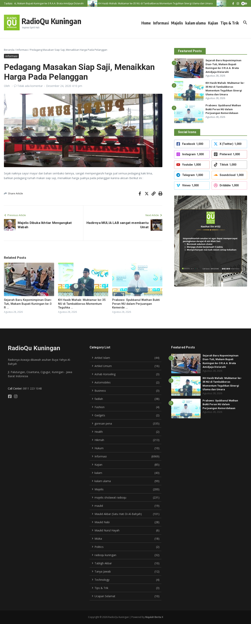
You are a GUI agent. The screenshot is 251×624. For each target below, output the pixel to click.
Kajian (213, 23)
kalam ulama (195, 23)
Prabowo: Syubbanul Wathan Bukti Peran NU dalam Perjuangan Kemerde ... (136, 303)
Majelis (177, 23)
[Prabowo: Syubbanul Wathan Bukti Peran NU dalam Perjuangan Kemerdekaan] (215, 3)
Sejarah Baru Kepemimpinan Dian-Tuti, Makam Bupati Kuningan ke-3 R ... (28, 303)
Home (146, 23)
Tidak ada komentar (30, 86)
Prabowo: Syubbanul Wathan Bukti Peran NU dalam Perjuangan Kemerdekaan (223, 109)
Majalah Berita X (154, 617)
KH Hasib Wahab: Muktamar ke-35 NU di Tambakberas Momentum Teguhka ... (82, 303)
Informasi (161, 23)
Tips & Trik (229, 23)
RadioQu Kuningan (51, 21)
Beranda (9, 49)
